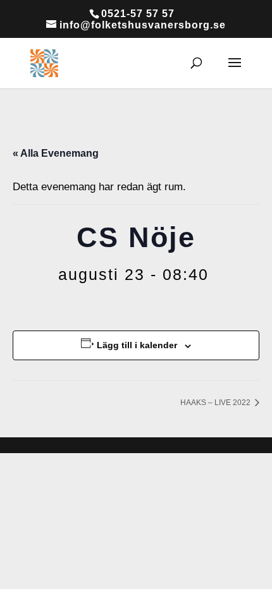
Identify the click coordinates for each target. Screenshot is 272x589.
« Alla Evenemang (56, 153)
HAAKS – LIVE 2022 (216, 402)
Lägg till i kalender (137, 345)
